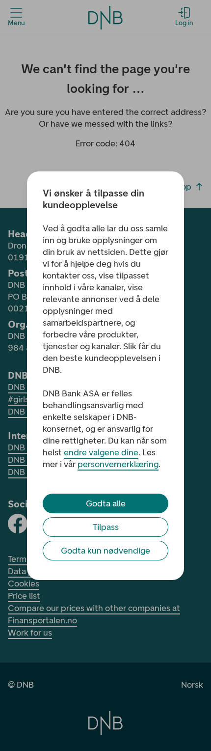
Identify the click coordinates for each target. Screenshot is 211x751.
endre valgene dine (101, 452)
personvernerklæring (118, 464)
